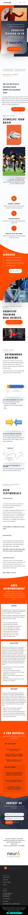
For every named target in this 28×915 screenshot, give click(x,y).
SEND (8, 822)
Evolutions (13, 49)
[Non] (26, 910)
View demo (15, 271)
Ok (7, 913)
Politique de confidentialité (16, 913)
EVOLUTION (5, 879)
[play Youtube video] (14, 334)
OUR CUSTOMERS (7, 882)
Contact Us (17, 109)
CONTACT (5, 884)
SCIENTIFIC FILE (13, 322)
